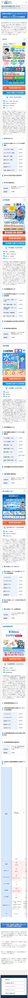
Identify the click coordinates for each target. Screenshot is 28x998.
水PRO (16, 858)
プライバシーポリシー (10, 986)
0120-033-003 (15, 523)
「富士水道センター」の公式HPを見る (15, 527)
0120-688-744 (15, 88)
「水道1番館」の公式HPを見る (15, 388)
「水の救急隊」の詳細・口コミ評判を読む (15, 243)
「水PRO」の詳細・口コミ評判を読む (15, 92)
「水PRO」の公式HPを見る (15, 97)
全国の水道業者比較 (10, 993)
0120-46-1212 (15, 659)
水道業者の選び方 (9, 983)
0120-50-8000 (15, 238)
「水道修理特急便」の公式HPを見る (15, 664)
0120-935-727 (15, 379)
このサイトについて (10, 990)
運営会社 (7, 979)
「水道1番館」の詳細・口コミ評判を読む (15, 383)
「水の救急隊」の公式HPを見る (15, 247)
